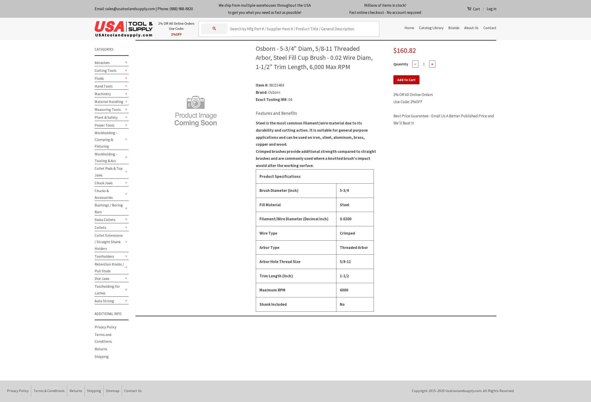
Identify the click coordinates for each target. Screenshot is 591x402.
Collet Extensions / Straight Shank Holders (109, 242)
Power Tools (105, 125)
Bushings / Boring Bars (109, 208)
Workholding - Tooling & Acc (106, 157)
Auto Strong (104, 301)
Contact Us (133, 390)
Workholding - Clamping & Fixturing (106, 139)
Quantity (400, 64)
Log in (491, 8)
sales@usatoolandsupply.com (130, 8)
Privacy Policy (105, 327)
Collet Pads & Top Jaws (109, 171)
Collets (100, 227)
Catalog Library (431, 27)
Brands (453, 27)
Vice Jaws (102, 278)
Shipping (102, 356)
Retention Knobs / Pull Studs (109, 267)
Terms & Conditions (49, 390)
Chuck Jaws (104, 183)
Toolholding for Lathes (107, 289)
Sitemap (112, 390)
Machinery (103, 93)
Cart (476, 9)
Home (409, 27)
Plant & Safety (106, 117)
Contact (489, 27)
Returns (101, 349)
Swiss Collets (105, 219)
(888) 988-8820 (181, 8)
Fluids (99, 78)
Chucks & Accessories (104, 194)
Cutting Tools (106, 70)
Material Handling (109, 101)
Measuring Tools (108, 109)
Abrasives (102, 62)
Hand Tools (104, 86)
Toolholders (104, 256)
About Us (471, 27)
